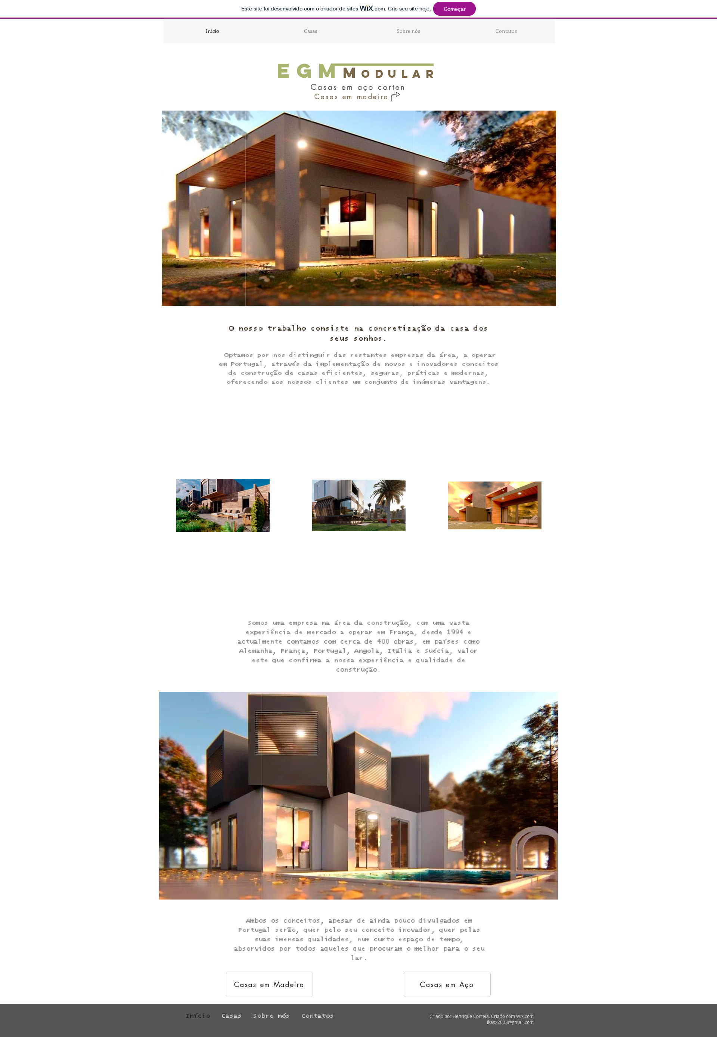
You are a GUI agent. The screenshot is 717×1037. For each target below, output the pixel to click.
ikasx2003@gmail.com (510, 1022)
